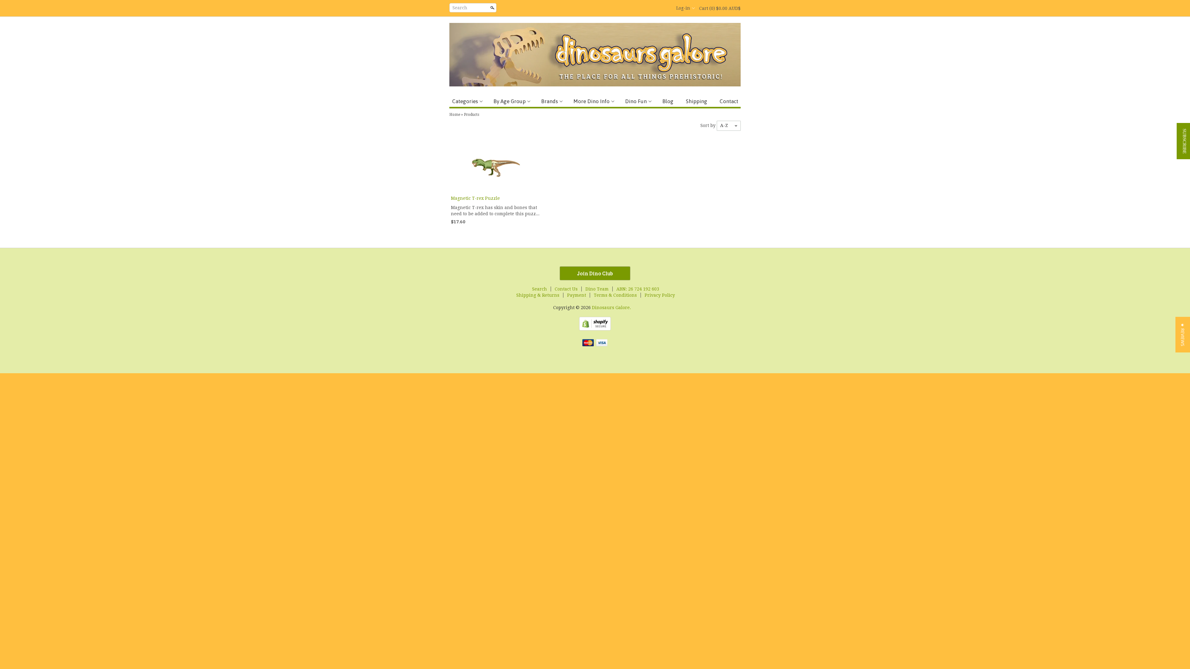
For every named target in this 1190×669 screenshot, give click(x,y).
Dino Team (597, 288)
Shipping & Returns (537, 295)
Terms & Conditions (615, 295)
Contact (729, 101)
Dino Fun (636, 101)
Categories (465, 101)
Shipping (696, 101)
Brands (549, 101)
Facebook (632, 8)
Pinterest (653, 8)
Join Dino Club (595, 273)
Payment (576, 295)
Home (454, 114)
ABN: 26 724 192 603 (637, 288)
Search (459, 7)
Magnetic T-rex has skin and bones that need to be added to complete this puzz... (495, 210)
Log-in (683, 8)
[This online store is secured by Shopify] (595, 328)
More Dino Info (591, 101)
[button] (1182, 334)
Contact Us (566, 288)
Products (471, 114)
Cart (720, 8)
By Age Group (509, 101)
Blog (667, 101)
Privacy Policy (660, 295)
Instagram (663, 8)
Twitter (642, 8)
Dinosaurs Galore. (611, 307)
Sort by (708, 125)
